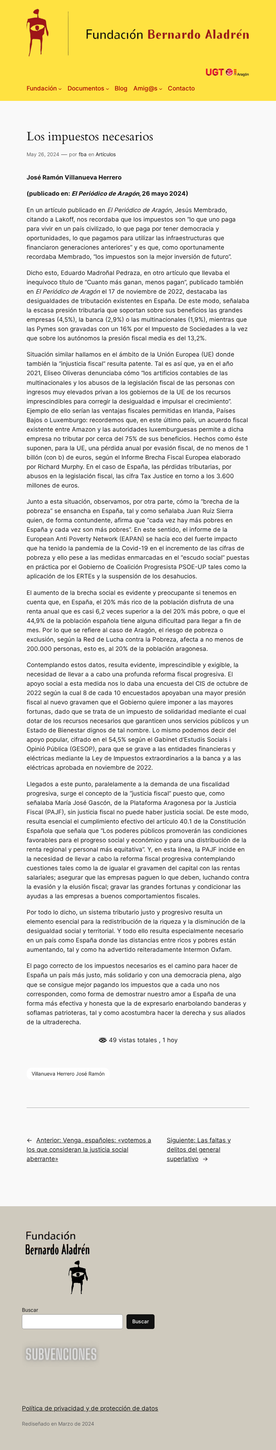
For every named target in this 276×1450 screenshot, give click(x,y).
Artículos (106, 154)
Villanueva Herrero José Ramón (68, 1074)
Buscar (30, 1310)
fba (83, 154)
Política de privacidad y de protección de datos (90, 1408)
